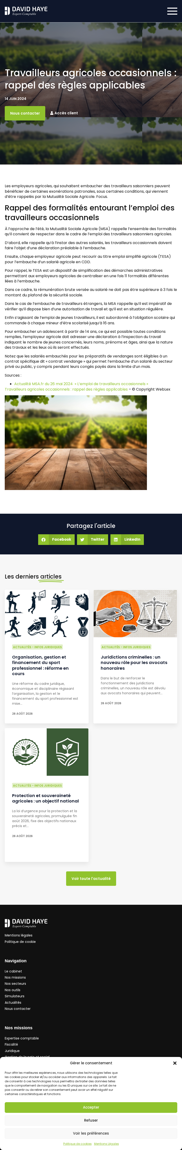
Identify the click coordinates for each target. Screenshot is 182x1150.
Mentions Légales (106, 1144)
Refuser (91, 1120)
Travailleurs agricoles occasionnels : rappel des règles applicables (67, 389)
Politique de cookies (77, 1144)
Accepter (91, 1107)
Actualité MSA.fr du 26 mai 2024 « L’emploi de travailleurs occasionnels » (81, 384)
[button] (175, 1063)
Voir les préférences (91, 1133)
